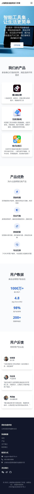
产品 (3, 441)
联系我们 (5, 447)
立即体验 (17, 45)
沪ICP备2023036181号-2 (17, 487)
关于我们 (5, 444)
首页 (3, 438)
